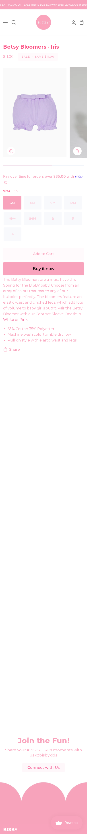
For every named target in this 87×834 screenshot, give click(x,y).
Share (14, 349)
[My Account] (72, 22)
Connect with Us (43, 767)
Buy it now (43, 268)
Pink (24, 320)
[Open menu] (4, 22)
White (8, 320)
